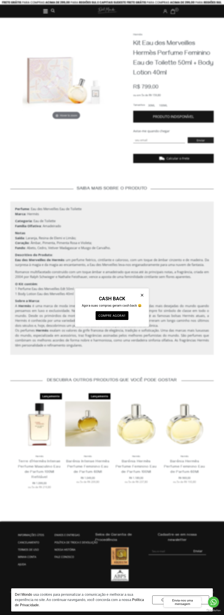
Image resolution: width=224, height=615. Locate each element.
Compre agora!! (112, 315)
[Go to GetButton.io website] (213, 610)
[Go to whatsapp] (213, 602)
